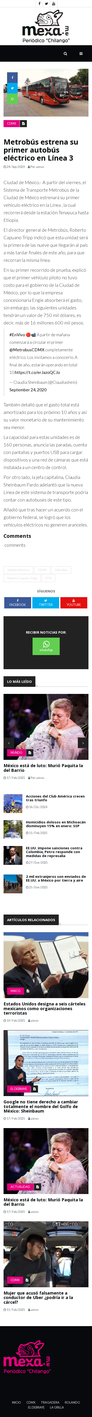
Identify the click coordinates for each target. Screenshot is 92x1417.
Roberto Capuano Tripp (22, 578)
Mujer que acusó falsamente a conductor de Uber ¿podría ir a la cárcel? (38, 1297)
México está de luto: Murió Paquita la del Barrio (43, 768)
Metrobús (61, 570)
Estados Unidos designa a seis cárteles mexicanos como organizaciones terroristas (44, 1008)
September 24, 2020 (27, 389)
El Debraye (19, 1089)
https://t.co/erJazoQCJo (37, 372)
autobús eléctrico (18, 570)
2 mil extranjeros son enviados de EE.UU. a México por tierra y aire (56, 878)
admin (40, 167)
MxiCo (16, 991)
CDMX (11, 123)
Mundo (16, 752)
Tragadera (50, 1402)
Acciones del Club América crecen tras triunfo (55, 798)
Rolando (72, 1402)
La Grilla (57, 1407)
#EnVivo (17, 334)
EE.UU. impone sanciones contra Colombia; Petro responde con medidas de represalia (54, 852)
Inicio (16, 1402)
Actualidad (20, 1187)
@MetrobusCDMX (26, 349)
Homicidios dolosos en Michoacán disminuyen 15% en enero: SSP (56, 824)
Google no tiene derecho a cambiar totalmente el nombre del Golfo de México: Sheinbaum (41, 1106)
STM (48, 578)
